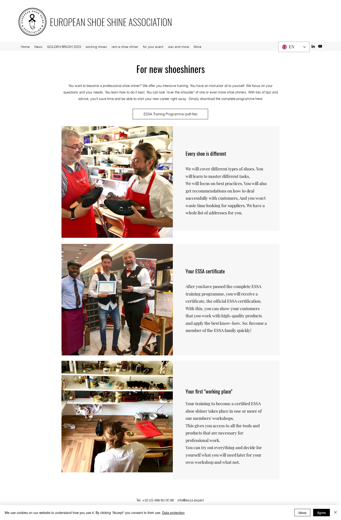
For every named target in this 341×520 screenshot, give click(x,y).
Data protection (173, 512)
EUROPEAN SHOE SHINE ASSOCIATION (111, 22)
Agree (321, 512)
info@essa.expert (190, 500)
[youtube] (320, 46)
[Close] (335, 512)
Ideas (302, 512)
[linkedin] (313, 46)
